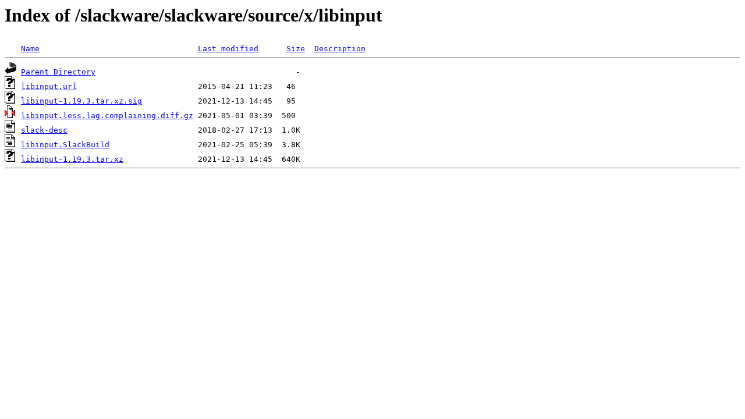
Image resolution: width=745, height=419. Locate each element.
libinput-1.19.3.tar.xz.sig (81, 101)
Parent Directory (58, 72)
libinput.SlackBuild (65, 144)
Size (295, 48)
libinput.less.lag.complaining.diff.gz (107, 115)
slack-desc (44, 130)
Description (340, 48)
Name (30, 48)
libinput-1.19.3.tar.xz (72, 159)
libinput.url (49, 86)
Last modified (228, 48)
